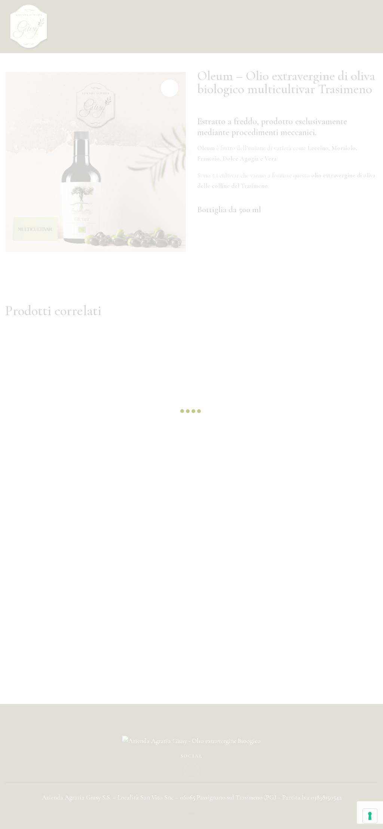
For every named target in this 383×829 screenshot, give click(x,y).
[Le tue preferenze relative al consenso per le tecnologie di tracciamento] (370, 816)
